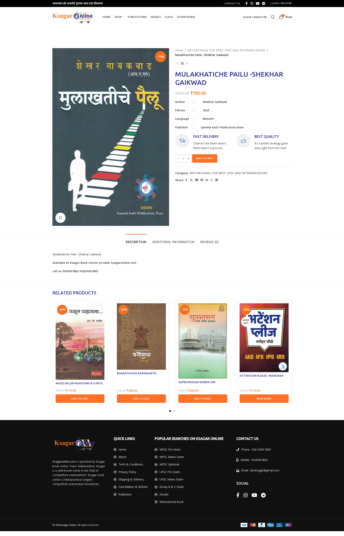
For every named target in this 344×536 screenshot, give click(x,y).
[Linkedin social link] (206, 180)
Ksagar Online (69, 524)
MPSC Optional (169, 464)
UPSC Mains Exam (171, 479)
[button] (80, 398)
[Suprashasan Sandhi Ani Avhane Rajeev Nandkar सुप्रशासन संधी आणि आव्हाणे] (202, 341)
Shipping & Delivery (131, 479)
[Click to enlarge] (60, 218)
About (122, 457)
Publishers (125, 494)
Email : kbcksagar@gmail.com (260, 470)
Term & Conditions (130, 464)
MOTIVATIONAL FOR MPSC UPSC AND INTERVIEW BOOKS (226, 50)
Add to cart (204, 158)
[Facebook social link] (246, 3)
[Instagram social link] (251, 3)
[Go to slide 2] (174, 411)
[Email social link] (196, 180)
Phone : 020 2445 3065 (256, 449)
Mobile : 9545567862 (254, 460)
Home (179, 50)
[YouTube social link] (257, 3)
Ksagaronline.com (64, 461)
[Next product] (187, 63)
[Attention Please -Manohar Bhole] (264, 337)
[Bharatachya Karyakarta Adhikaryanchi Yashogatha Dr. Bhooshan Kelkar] (141, 336)
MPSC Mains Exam (171, 457)
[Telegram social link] (264, 3)
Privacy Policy (127, 472)
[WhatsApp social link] (211, 180)
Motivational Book (171, 502)
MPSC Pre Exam (170, 449)
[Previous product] (177, 63)
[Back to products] (182, 63)
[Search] (273, 17)
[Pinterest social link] (201, 180)
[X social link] (191, 180)
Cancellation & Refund (132, 487)
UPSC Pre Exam (169, 472)
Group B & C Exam (171, 487)
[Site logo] (72, 17)
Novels (163, 494)
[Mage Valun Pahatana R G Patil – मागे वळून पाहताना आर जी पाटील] (80, 341)
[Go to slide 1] (170, 411)
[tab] (136, 240)
